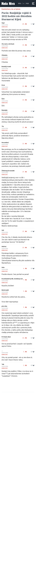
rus (27, 3)
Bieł (19, 3)
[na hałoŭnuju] (8, 3)
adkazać (5, 27)
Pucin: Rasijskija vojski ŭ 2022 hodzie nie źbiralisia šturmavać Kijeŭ (17, 16)
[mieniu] (33, 3)
